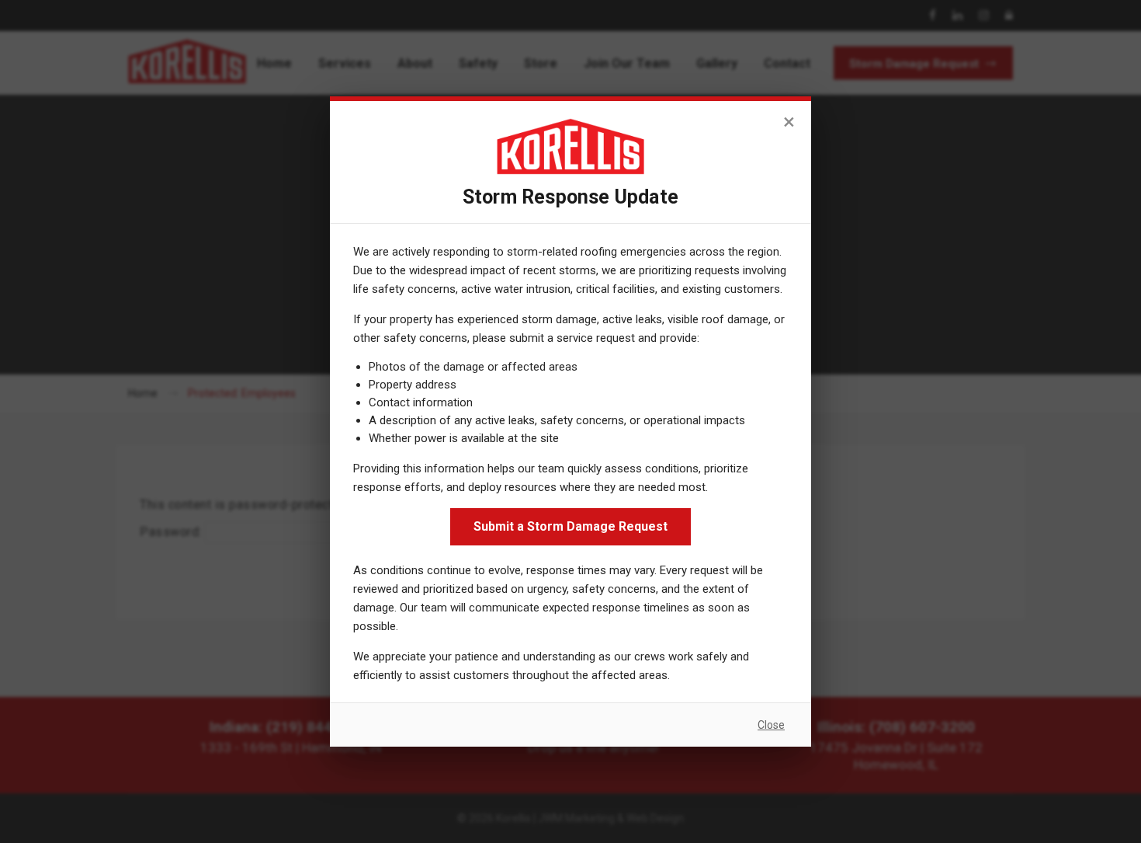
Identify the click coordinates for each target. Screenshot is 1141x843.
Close (771, 725)
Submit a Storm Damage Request (570, 526)
